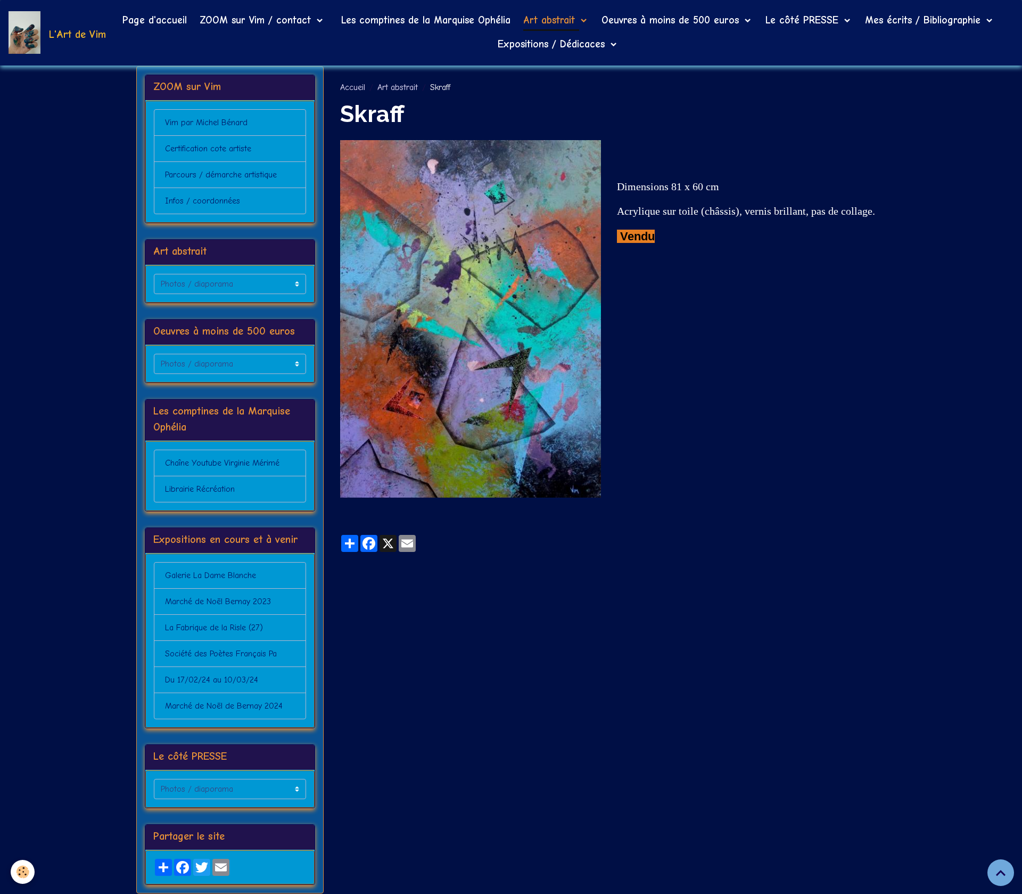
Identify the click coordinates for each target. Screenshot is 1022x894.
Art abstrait (551, 20)
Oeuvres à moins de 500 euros (672, 20)
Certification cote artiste (208, 148)
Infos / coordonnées (202, 201)
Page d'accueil (154, 20)
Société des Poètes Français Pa (221, 654)
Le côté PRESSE (803, 20)
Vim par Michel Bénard (206, 122)
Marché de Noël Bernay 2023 (218, 601)
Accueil (352, 87)
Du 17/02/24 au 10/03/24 (211, 680)
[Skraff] (470, 319)
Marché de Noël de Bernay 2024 (224, 706)
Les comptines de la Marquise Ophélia (423, 20)
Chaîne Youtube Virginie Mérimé (222, 463)
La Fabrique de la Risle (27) (214, 627)
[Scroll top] (1000, 872)
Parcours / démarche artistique (221, 175)
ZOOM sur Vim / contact (257, 20)
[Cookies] (23, 872)
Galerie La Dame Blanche (210, 575)
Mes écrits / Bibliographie (924, 20)
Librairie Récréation (200, 489)
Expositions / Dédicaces (553, 44)
